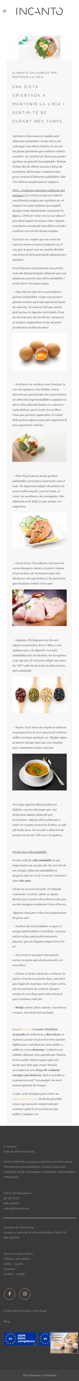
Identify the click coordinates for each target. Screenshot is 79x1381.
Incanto (25, 1029)
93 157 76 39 (11, 1198)
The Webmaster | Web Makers (39, 1375)
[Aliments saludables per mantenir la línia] (39, 41)
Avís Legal (40, 1311)
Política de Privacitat (17, 1311)
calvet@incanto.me (16, 1208)
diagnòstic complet (25, 1099)
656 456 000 (11, 1203)
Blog (6, 1321)
